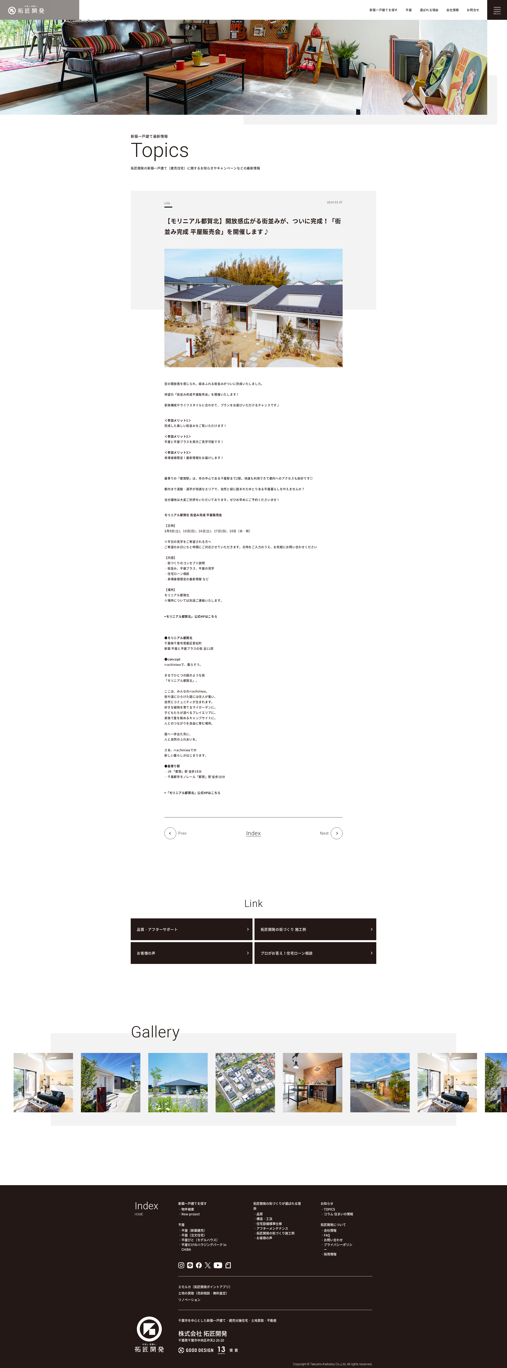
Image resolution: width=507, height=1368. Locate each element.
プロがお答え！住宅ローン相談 (287, 953)
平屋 (409, 10)
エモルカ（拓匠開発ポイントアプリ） (205, 1286)
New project (190, 1213)
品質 (259, 1213)
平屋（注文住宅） (194, 1235)
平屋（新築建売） (194, 1230)
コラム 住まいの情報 (338, 1213)
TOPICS (329, 1209)
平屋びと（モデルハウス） (200, 1239)
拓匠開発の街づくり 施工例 (283, 929)
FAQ (327, 1235)
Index (253, 833)
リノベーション (189, 1299)
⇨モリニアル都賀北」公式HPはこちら (190, 616)
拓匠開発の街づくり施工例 (275, 1233)
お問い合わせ (333, 1239)
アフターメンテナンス (272, 1228)
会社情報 (452, 10)
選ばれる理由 (429, 10)
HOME (139, 1214)
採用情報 (330, 1254)
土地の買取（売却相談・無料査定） (203, 1293)
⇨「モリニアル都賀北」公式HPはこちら (192, 793)
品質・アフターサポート (157, 929)
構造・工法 (264, 1218)
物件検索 (187, 1209)
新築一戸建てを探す (384, 10)
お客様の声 (146, 953)
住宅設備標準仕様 (269, 1223)
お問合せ (473, 10)
